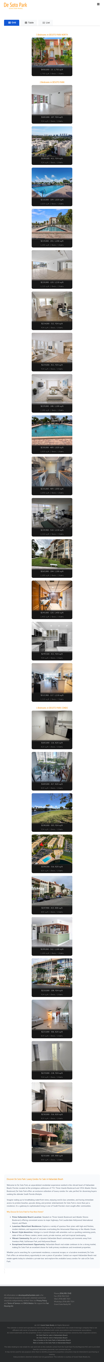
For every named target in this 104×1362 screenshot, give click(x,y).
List (48, 23)
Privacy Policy (42, 1300)
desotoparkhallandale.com (28, 1295)
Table (31, 23)
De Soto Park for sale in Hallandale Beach (52, 1335)
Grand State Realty (47, 1325)
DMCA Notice (29, 1303)
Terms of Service (13, 1303)
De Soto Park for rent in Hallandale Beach (52, 1338)
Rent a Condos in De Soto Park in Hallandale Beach (52, 1343)
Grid (14, 22)
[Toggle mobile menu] (98, 4)
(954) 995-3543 (65, 1293)
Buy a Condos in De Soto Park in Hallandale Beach (52, 1340)
